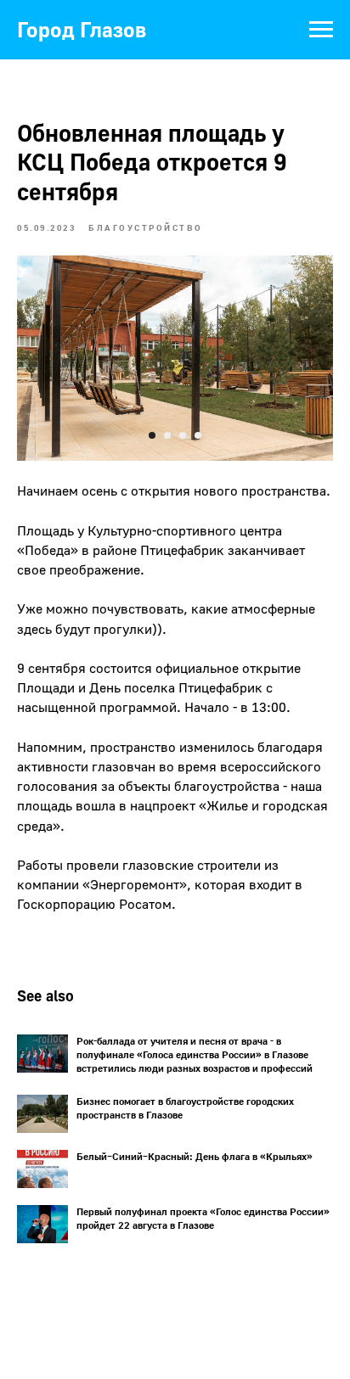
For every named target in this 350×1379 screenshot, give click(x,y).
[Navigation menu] (321, 29)
